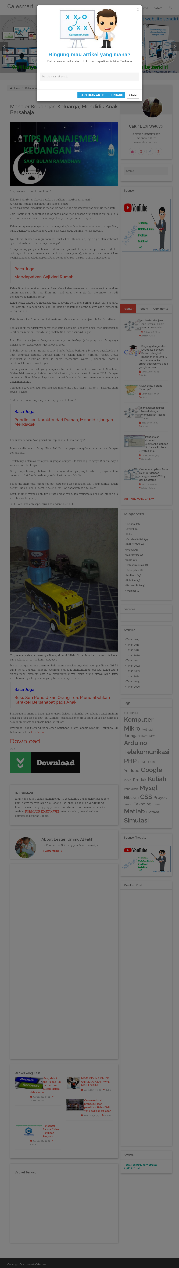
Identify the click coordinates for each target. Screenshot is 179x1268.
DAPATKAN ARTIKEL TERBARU (101, 95)
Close (133, 95)
